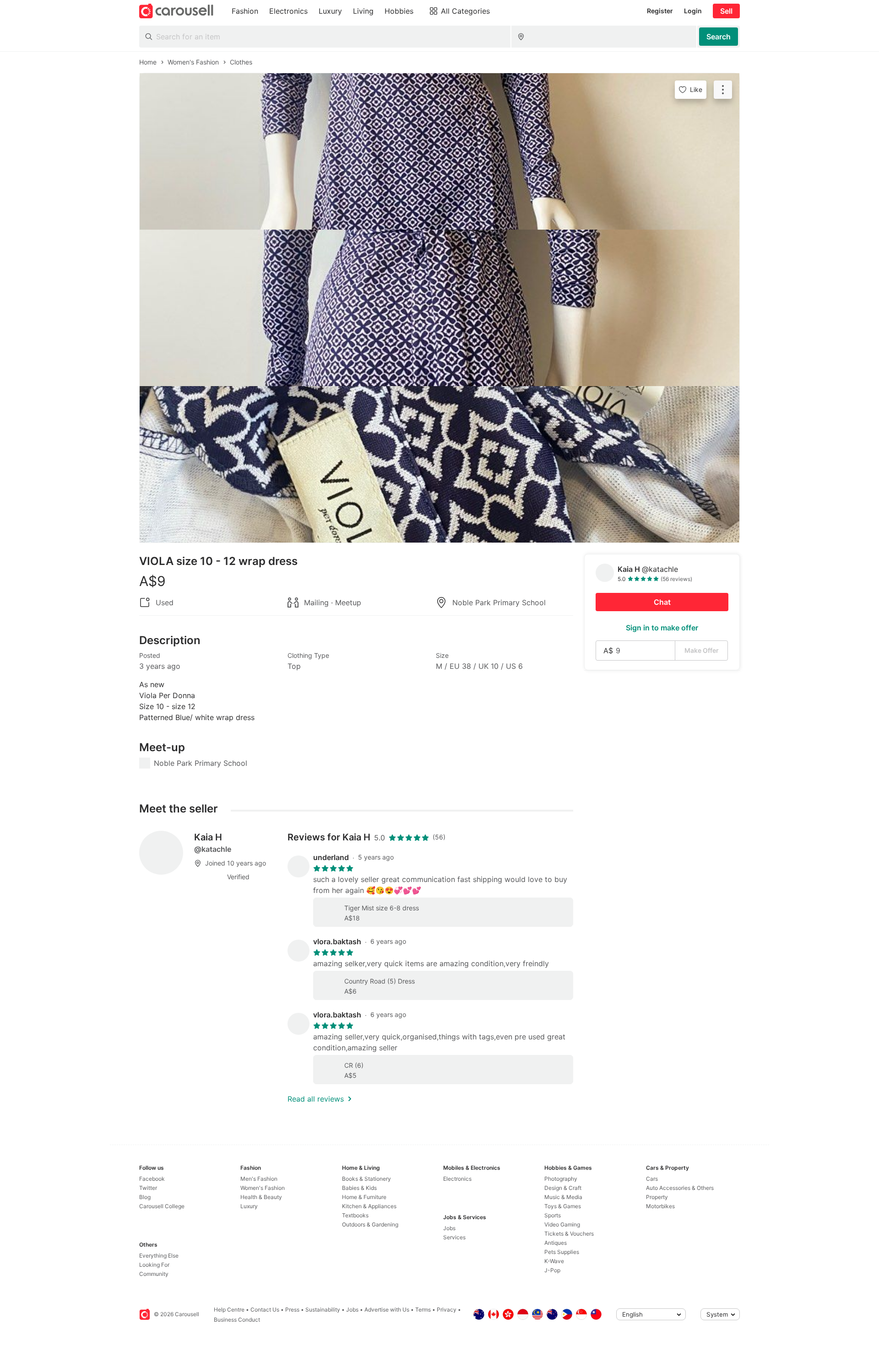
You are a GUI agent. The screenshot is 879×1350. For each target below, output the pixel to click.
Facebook (152, 1178)
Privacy (446, 1309)
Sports (552, 1215)
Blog (145, 1197)
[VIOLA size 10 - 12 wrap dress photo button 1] (439, 151)
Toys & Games (562, 1206)
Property (657, 1197)
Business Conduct (237, 1319)
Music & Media (563, 1197)
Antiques (555, 1242)
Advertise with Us (386, 1309)
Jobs (449, 1228)
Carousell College (161, 1206)
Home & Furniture (364, 1197)
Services (454, 1237)
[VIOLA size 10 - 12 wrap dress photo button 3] (439, 464)
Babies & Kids (359, 1187)
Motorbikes (660, 1206)
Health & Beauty (261, 1197)
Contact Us (264, 1309)
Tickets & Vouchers (569, 1233)
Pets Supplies (561, 1251)
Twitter (148, 1187)
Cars (652, 1178)
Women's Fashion (262, 1187)
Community (153, 1273)
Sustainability (322, 1309)
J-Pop (552, 1270)
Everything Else (159, 1255)
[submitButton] (718, 36)
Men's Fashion (258, 1178)
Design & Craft (562, 1187)
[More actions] (723, 90)
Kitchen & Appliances (369, 1206)
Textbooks (355, 1215)
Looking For (154, 1264)
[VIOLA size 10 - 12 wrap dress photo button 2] (439, 308)
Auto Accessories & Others (680, 1187)
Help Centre (229, 1309)
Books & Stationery (366, 1178)
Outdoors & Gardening (370, 1224)
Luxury (249, 1206)
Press (292, 1309)
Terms (423, 1309)
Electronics (457, 1178)
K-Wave (554, 1261)
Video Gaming (562, 1224)
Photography (560, 1178)
